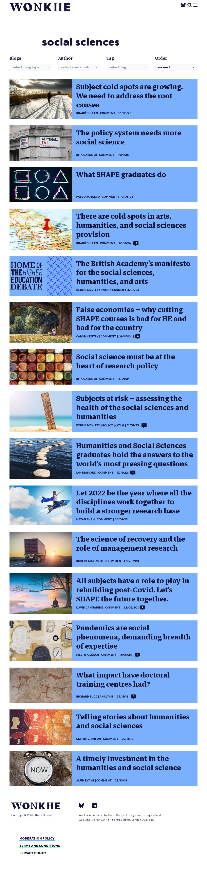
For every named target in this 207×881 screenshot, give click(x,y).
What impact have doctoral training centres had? (123, 679)
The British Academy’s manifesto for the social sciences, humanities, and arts (133, 273)
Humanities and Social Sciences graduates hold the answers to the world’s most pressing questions (134, 455)
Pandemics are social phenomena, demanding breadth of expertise (133, 637)
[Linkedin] (93, 805)
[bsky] (84, 805)
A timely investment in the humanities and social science (128, 763)
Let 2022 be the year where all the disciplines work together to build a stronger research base (134, 502)
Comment (107, 113)
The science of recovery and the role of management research (130, 543)
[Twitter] (183, 4)
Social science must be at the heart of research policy (125, 361)
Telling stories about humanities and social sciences (133, 721)
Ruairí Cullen (87, 113)
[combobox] (31, 67)
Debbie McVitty (88, 290)
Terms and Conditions (39, 845)
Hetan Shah (85, 519)
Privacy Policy (32, 853)
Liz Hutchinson (88, 738)
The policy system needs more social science (128, 137)
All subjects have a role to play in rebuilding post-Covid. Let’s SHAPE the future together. (132, 590)
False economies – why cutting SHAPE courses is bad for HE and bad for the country (131, 319)
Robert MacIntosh (91, 561)
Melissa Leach (87, 654)
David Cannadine (89, 607)
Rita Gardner (86, 154)
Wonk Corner (113, 290)
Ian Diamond (86, 472)
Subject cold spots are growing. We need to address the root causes (129, 96)
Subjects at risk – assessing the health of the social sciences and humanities (132, 407)
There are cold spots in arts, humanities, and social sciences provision (131, 225)
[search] (189, 4)
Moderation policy (37, 838)
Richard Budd (86, 696)
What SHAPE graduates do (121, 175)
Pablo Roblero (88, 196)
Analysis (106, 696)
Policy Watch (113, 425)
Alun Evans (85, 780)
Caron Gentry (87, 336)
